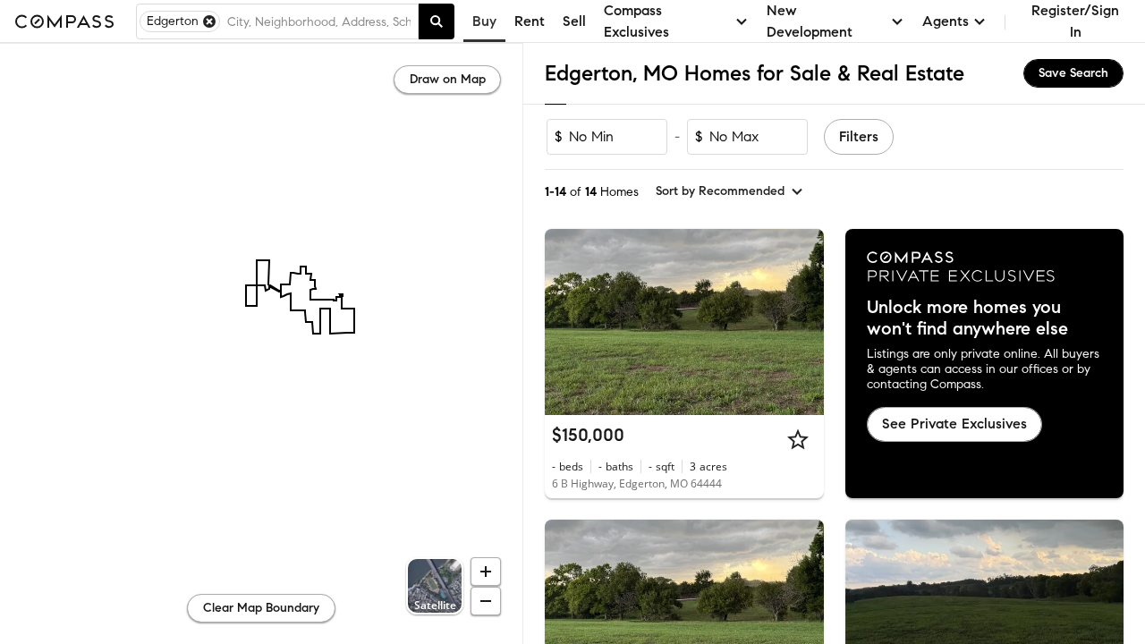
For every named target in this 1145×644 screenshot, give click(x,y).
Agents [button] (945, 21)
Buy (484, 21)
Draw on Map (448, 79)
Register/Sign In (1075, 21)
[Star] (798, 439)
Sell (574, 21)
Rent (529, 21)
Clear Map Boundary (261, 607)
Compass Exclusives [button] (636, 21)
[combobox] (319, 21)
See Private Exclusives (954, 423)
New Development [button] (809, 21)
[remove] (209, 21)
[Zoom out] (486, 601)
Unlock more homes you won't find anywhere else (967, 318)
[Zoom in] (486, 571)
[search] (436, 21)
